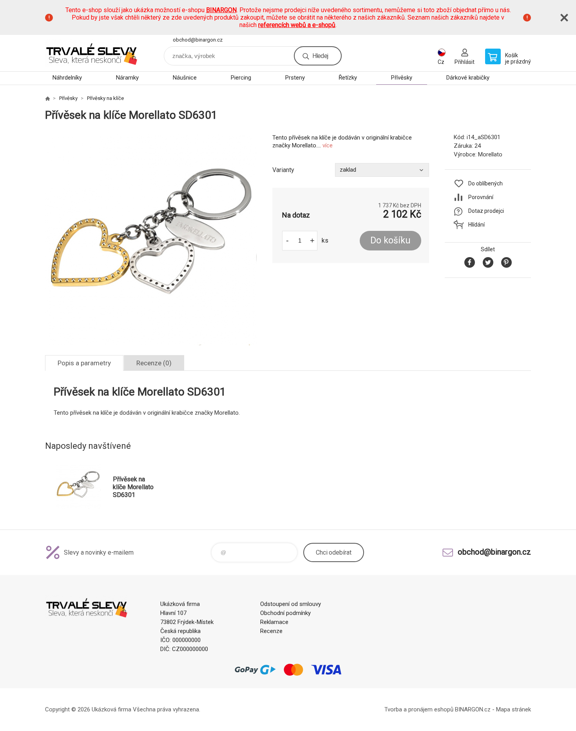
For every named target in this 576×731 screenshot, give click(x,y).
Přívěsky (401, 77)
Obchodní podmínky (285, 613)
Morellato (490, 154)
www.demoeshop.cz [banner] (92, 53)
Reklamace (274, 622)
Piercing (241, 77)
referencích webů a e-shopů (296, 25)
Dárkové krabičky (467, 77)
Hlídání (476, 224)
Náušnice (185, 77)
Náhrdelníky (67, 77)
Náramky (127, 77)
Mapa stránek (513, 709)
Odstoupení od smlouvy (290, 604)
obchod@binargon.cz (198, 40)
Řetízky (348, 77)
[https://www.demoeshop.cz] (47, 98)
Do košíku (390, 240)
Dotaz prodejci (486, 211)
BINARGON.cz (473, 709)
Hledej (320, 56)
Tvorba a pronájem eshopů (418, 709)
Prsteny (295, 77)
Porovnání (480, 197)
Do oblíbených (485, 183)
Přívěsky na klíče (105, 98)
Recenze (271, 631)
